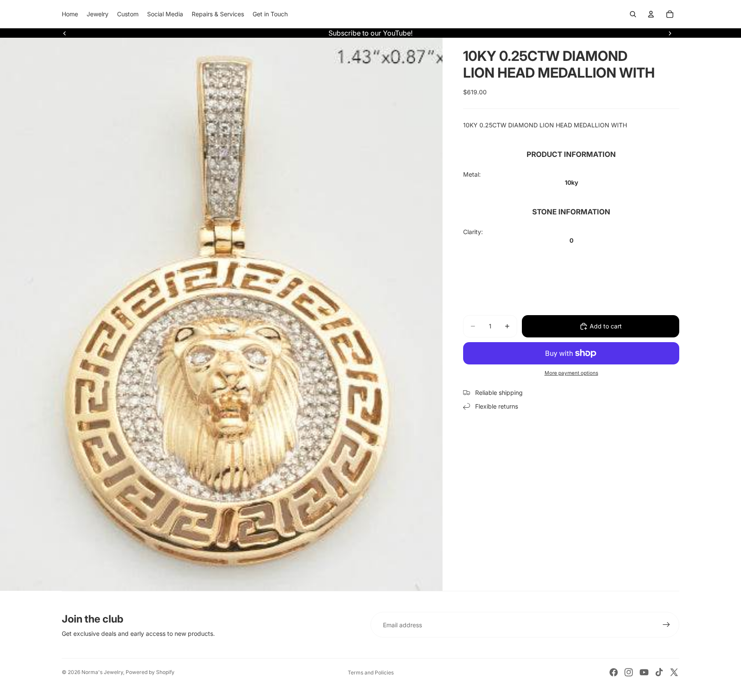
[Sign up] (666, 625)
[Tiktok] (659, 672)
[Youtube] (644, 672)
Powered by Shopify (150, 672)
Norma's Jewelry (102, 672)
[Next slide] (669, 33)
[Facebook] (613, 672)
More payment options (571, 373)
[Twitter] (674, 672)
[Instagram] (629, 672)
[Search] (633, 14)
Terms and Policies (371, 672)
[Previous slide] (64, 33)
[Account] (651, 14)
